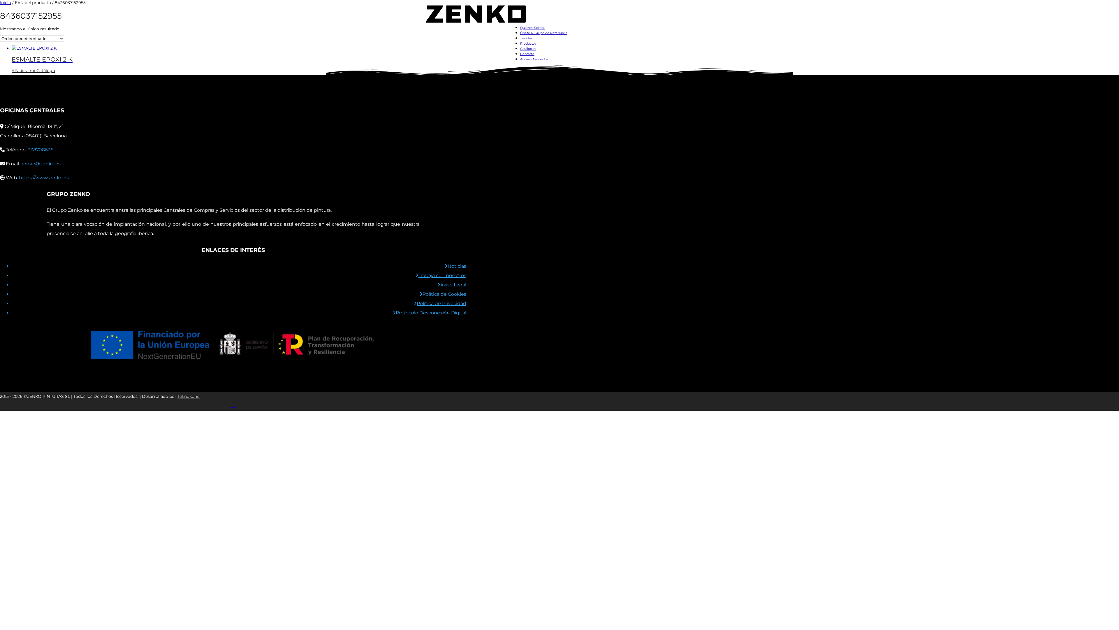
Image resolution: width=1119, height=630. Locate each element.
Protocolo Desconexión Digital (431, 313)
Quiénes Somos (532, 28)
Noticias (457, 266)
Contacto (527, 54)
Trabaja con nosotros (442, 275)
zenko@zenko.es (41, 164)
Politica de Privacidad (441, 303)
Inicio (5, 2)
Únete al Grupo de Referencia (543, 33)
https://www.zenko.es (44, 178)
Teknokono (188, 396)
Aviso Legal (453, 285)
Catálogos (528, 49)
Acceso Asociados (534, 59)
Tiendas (526, 38)
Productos (528, 43)
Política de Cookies (444, 294)
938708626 (40, 150)
